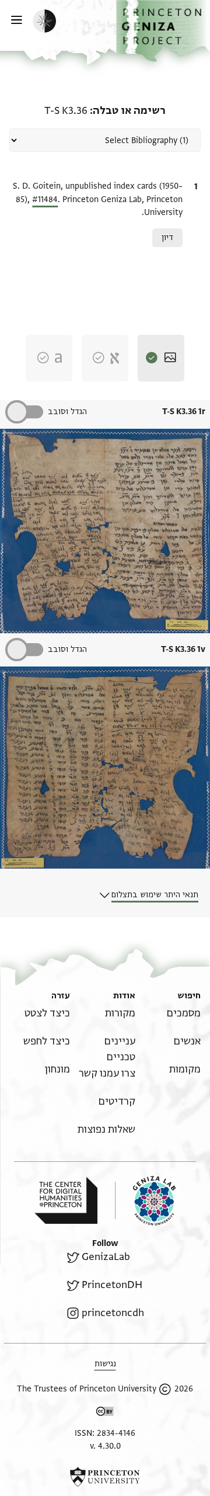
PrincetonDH (112, 1285)
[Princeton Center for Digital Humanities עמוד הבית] (65, 1200)
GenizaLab (106, 1257)
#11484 (45, 199)
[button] (163, 31)
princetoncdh (113, 1313)
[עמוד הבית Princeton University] (105, 1477)
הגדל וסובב (67, 411)
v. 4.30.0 (105, 1446)
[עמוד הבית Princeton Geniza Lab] (145, 1201)
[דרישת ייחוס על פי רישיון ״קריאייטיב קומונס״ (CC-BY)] (105, 1413)
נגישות (105, 1363)
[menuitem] (184, 1013)
